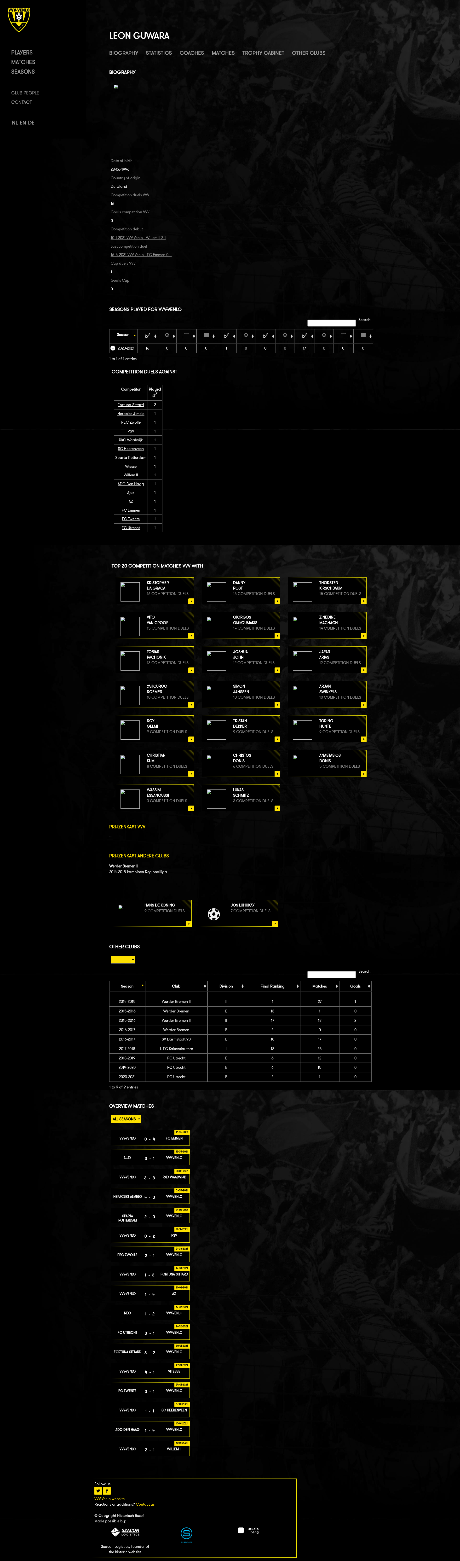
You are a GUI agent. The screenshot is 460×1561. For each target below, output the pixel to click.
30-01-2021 (182, 1345)
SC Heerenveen (131, 448)
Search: (364, 319)
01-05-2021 (182, 1190)
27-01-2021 (182, 1365)
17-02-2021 (182, 1307)
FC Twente (131, 519)
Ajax (130, 492)
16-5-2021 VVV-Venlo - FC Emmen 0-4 (141, 254)
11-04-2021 (182, 1229)
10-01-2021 (182, 1442)
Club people (25, 93)
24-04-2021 (182, 1209)
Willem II (131, 475)
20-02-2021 (182, 1287)
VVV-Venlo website (109, 1499)
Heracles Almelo (130, 413)
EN (23, 122)
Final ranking (273, 986)
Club (176, 986)
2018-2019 (127, 1058)
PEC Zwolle (131, 422)
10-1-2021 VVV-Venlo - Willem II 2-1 (138, 237)
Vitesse (131, 466)
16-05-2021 (182, 1132)
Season (123, 334)
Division (226, 986)
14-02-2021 (182, 1326)
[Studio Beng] (248, 1532)
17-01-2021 (182, 1404)
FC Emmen (131, 510)
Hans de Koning (159, 905)
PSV (130, 431)
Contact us (145, 1504)
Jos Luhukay (242, 905)
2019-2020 (127, 1067)
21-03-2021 (182, 1248)
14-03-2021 (182, 1268)
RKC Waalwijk (131, 440)
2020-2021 (126, 348)
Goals (355, 986)
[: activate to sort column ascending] (147, 336)
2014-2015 (127, 1001)
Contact (21, 102)
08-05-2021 (182, 1171)
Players (22, 52)
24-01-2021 (182, 1384)
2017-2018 (127, 1049)
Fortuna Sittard (131, 405)
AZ (131, 501)
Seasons (23, 71)
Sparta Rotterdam (130, 457)
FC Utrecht (131, 528)
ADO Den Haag (131, 484)
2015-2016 (127, 1011)
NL (15, 122)
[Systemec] (186, 1541)
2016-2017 (127, 1030)
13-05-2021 (182, 1151)
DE (31, 122)
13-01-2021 (182, 1423)
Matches (23, 61)
